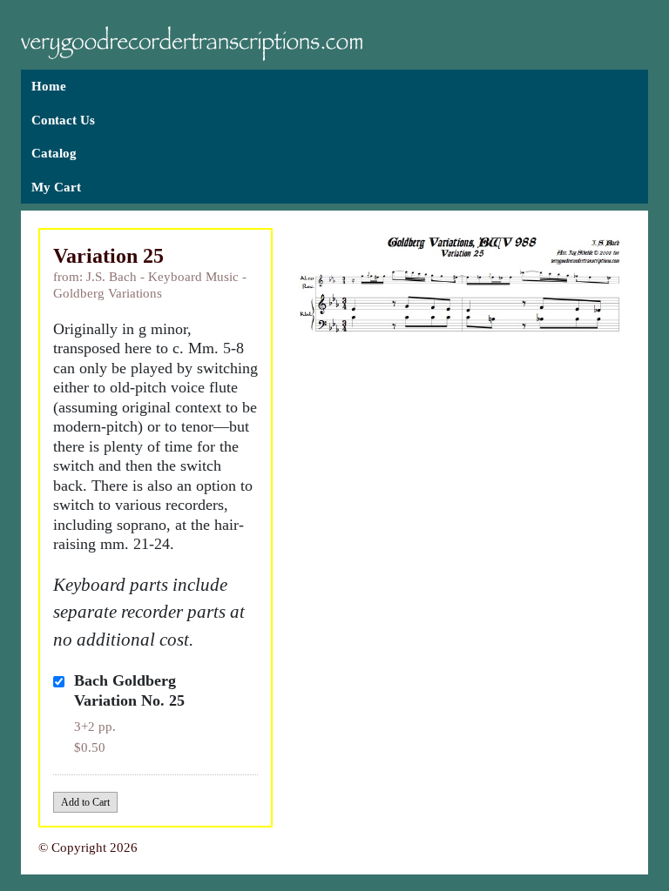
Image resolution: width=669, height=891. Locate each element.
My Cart (56, 187)
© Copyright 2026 (88, 847)
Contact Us (63, 120)
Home (48, 86)
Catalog (54, 153)
